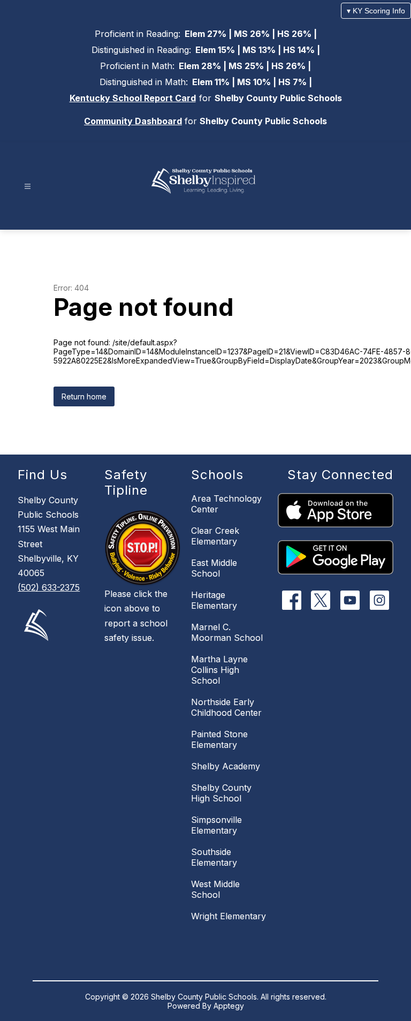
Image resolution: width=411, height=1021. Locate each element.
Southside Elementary (214, 857)
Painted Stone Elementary (219, 739)
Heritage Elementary (214, 600)
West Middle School (215, 889)
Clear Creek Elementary (215, 536)
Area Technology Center (226, 504)
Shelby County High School (221, 793)
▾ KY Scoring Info (376, 10)
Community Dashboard (133, 121)
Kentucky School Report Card (133, 98)
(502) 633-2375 (49, 587)
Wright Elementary (228, 916)
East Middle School (214, 568)
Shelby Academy (225, 766)
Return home (84, 396)
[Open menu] (27, 186)
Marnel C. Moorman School (227, 632)
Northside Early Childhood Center (226, 707)
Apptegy (229, 1005)
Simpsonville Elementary (216, 825)
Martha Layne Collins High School (219, 670)
